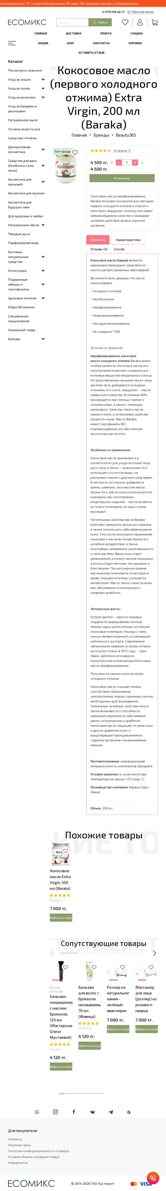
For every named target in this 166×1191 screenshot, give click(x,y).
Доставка (73, 33)
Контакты (101, 43)
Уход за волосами (21, 97)
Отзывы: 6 (56, 1049)
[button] (53, 953)
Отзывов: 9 (122, 150)
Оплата (106, 33)
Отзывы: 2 (56, 900)
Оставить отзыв (91, 52)
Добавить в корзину (61, 917)
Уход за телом (19, 88)
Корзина (135, 43)
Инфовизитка (18, 1162)
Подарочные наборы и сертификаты (18, 284)
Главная (40, 33)
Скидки (136, 33)
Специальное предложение (19, 318)
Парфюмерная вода (23, 243)
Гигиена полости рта (24, 129)
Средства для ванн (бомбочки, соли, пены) (22, 165)
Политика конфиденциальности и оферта (38, 1151)
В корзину (122, 178)
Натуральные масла (23, 225)
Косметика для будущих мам (19, 204)
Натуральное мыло (23, 120)
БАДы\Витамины (21, 307)
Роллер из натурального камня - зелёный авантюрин (119, 999)
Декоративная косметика (19, 149)
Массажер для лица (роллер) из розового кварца (146, 999)
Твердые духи (19, 234)
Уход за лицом (19, 79)
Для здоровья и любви (25, 216)
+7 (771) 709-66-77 (113, 12)
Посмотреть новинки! (25, 70)
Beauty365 (126, 134)
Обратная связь (19, 1145)
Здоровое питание (22, 298)
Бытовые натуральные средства (18, 256)
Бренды (101, 134)
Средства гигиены (22, 138)
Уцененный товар (21, 330)
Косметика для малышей (19, 181)
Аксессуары (17, 270)
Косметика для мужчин (26, 193)
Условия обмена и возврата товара (33, 1157)
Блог (70, 43)
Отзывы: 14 (85, 1027)
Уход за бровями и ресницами (22, 108)
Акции (43, 43)
